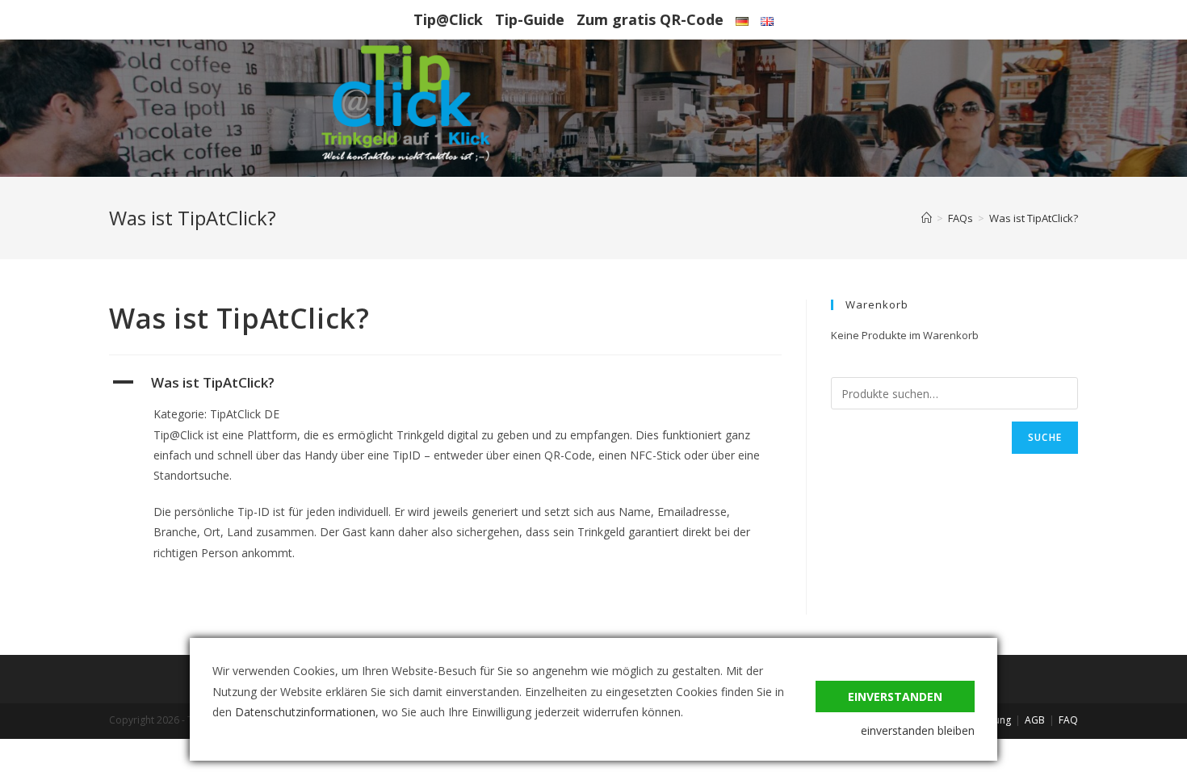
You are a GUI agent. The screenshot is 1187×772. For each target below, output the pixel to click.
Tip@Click (448, 19)
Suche (1045, 437)
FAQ (1068, 720)
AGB (1035, 720)
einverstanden (895, 696)
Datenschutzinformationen (305, 712)
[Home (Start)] (926, 218)
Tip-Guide (529, 19)
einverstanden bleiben (918, 730)
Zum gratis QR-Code (650, 19)
